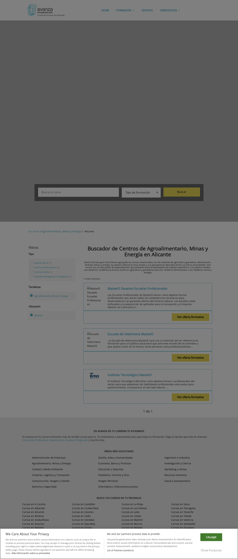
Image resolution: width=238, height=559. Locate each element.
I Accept (211, 537)
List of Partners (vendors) (120, 550)
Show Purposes (211, 550)
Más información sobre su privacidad (31, 553)
